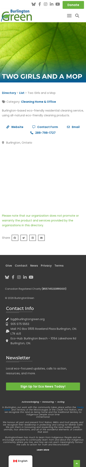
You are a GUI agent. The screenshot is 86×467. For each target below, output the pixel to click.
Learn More (43, 449)
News (34, 266)
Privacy (46, 266)
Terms (59, 266)
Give (8, 266)
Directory (9, 93)
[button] (69, 15)
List (21, 93)
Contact (21, 266)
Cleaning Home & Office (38, 102)
